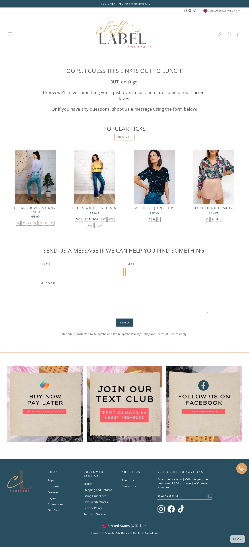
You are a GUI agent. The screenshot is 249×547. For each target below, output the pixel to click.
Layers (52, 498)
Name (46, 264)
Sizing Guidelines (95, 496)
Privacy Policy (140, 334)
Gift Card (54, 510)
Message (49, 283)
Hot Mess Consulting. (145, 533)
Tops (51, 480)
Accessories (55, 504)
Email (131, 264)
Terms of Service (167, 334)
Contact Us (129, 486)
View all (124, 137)
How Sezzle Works (96, 502)
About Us (128, 480)
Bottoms (53, 486)
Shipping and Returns (98, 490)
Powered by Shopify (102, 533)
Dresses (53, 492)
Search (88, 483)
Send (124, 322)
